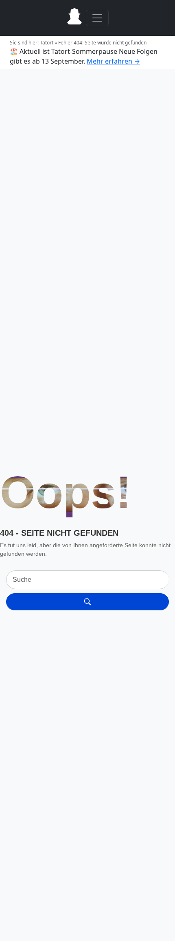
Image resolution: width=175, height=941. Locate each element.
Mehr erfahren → (113, 61)
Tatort (46, 42)
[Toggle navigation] (97, 18)
